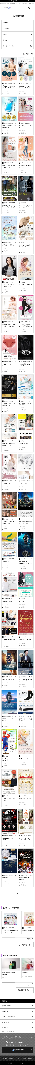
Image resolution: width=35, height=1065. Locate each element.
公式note (30, 1058)
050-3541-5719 (16, 1042)
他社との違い (6, 1006)
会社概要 (5, 1028)
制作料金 (5, 1011)
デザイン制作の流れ (8, 1016)
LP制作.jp (3, 1031)
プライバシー (18, 1058)
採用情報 (24, 1058)
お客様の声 (5, 1022)
